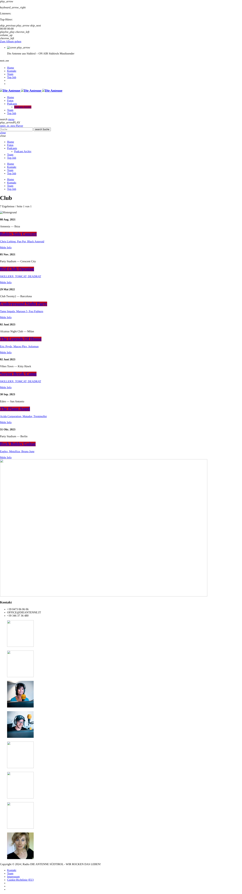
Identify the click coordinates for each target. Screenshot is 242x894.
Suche (42, 129)
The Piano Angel (15, 409)
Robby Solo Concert (18, 234)
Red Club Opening (17, 269)
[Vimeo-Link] (31, 91)
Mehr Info (6, 247)
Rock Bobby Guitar (18, 444)
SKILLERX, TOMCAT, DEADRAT (20, 276)
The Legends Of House (20, 339)
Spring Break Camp (18, 374)
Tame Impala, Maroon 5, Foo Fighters (21, 311)
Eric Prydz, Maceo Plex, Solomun (19, 346)
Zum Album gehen (10, 41)
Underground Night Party (23, 304)
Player (11, 125)
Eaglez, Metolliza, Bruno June (17, 451)
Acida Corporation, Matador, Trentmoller (23, 416)
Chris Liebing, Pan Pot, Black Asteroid (22, 241)
